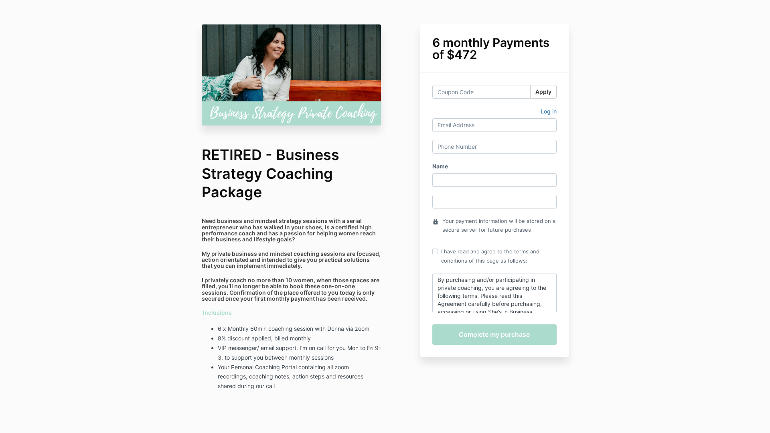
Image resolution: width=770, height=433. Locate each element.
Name (440, 166)
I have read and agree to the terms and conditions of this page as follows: (490, 255)
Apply (543, 91)
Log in (549, 111)
